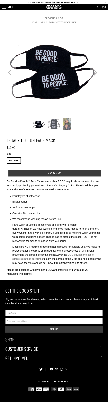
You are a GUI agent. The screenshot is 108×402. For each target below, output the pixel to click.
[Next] (95, 72)
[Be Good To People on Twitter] (41, 369)
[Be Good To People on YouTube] (51, 369)
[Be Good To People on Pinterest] (56, 369)
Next (61, 18)
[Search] (97, 7)
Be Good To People (58, 381)
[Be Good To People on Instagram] (61, 369)
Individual (14, 160)
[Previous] (10, 72)
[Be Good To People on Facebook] (46, 369)
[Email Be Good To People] (67, 369)
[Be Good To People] (54, 7)
